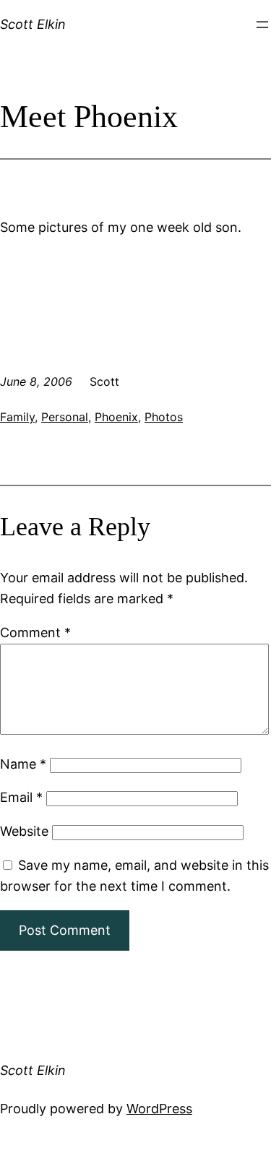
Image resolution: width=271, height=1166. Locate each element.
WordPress (159, 1108)
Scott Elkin (33, 24)
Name (23, 764)
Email (21, 797)
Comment (35, 632)
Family (17, 417)
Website (24, 831)
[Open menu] (262, 24)
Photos (164, 417)
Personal (64, 417)
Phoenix (116, 417)
